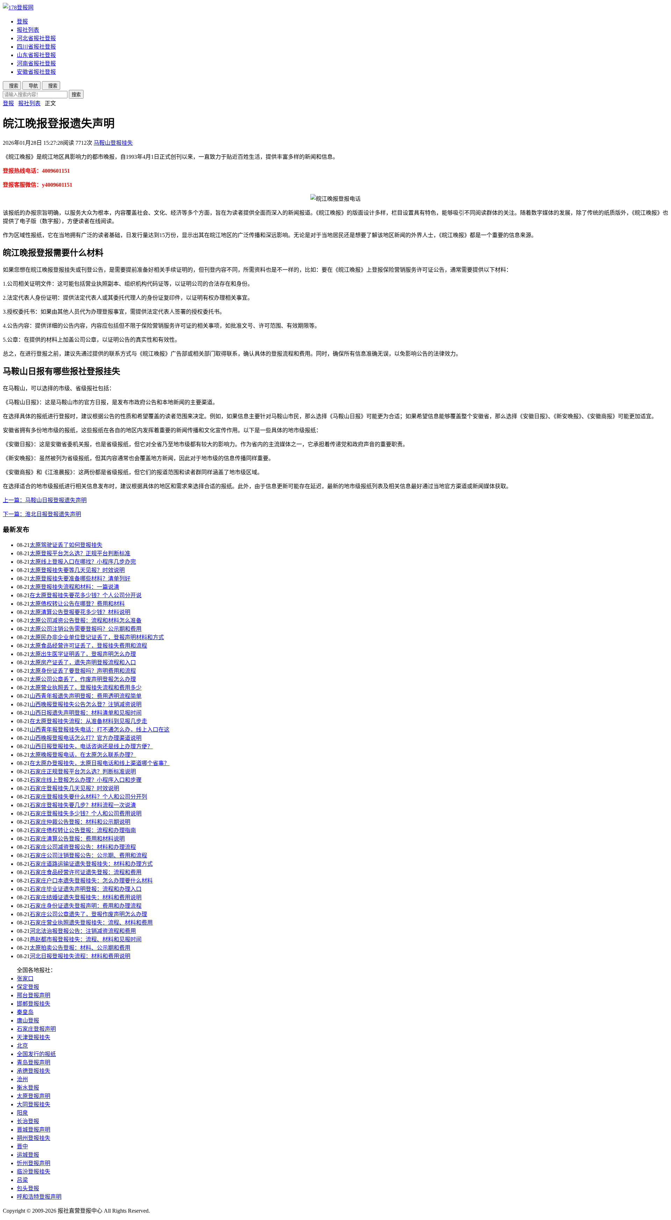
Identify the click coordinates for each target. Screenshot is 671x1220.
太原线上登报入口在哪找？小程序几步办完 (83, 562)
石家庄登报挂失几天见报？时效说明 (74, 788)
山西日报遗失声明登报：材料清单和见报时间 (86, 713)
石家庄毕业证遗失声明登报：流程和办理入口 (86, 889)
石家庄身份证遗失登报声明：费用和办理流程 (86, 906)
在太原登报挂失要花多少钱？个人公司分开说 (86, 595)
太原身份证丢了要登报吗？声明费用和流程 (83, 671)
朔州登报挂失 (33, 1138)
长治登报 (28, 1121)
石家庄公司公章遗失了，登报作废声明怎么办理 (88, 914)
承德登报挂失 (33, 1071)
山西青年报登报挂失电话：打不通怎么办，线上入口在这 (99, 730)
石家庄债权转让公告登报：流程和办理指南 (83, 830)
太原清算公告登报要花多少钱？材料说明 (80, 612)
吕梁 (22, 1180)
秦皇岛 (25, 1012)
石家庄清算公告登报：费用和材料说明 (77, 839)
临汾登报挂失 (33, 1172)
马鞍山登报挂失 (113, 143)
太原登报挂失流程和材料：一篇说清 (74, 587)
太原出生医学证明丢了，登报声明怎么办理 (83, 654)
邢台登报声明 (33, 995)
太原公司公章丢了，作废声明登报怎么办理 (83, 679)
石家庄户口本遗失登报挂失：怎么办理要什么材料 (91, 881)
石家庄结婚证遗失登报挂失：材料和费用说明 (86, 897)
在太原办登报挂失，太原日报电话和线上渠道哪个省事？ (99, 763)
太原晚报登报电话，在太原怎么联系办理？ (83, 755)
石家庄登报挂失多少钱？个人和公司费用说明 (86, 813)
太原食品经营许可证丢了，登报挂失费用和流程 (88, 646)
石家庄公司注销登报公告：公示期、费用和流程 (88, 855)
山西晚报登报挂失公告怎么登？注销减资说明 (86, 704)
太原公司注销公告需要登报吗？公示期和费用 (86, 629)
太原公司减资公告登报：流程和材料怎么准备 (86, 620)
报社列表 (28, 30)
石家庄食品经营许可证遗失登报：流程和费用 (86, 872)
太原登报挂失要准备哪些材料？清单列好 (80, 579)
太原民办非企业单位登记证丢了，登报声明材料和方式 (97, 637)
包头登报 (28, 1188)
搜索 (76, 94)
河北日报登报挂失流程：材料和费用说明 (80, 956)
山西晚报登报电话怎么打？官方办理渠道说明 (86, 738)
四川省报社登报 (36, 47)
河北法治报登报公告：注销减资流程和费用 (83, 931)
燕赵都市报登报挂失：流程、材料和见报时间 (86, 939)
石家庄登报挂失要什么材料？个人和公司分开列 (88, 797)
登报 (22, 21)
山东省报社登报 (36, 55)
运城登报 (28, 1155)
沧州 (22, 1079)
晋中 (22, 1146)
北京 (22, 1046)
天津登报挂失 (33, 1037)
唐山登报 (28, 1020)
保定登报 (28, 987)
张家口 (25, 979)
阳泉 (22, 1113)
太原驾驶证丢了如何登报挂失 (66, 545)
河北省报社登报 (36, 38)
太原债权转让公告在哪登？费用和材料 (77, 604)
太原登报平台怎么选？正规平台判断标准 (80, 553)
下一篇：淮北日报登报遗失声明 (42, 514)
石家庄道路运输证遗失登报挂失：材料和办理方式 (91, 864)
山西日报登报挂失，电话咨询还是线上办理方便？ (91, 746)
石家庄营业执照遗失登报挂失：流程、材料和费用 (91, 923)
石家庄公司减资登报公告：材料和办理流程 (83, 847)
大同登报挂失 (33, 1104)
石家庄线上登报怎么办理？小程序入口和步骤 (86, 780)
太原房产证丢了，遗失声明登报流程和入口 (83, 662)
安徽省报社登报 (36, 72)
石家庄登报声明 (36, 1029)
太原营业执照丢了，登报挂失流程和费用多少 (86, 688)
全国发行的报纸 (36, 1054)
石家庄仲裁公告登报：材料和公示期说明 (80, 822)
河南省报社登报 (36, 63)
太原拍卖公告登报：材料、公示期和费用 (80, 948)
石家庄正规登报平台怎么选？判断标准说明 (83, 772)
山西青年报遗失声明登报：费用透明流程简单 (86, 696)
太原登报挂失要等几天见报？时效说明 (77, 570)
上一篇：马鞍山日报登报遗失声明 (45, 500)
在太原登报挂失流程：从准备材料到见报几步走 (88, 721)
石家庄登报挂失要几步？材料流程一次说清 (83, 805)
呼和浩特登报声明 (39, 1197)
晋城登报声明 (33, 1130)
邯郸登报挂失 (33, 1004)
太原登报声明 (33, 1096)
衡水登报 (28, 1088)
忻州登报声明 (33, 1163)
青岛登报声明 (33, 1062)
